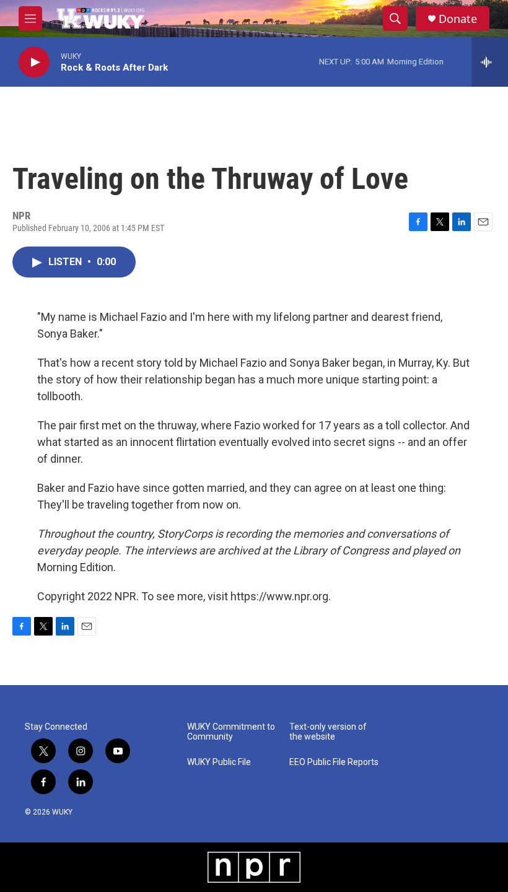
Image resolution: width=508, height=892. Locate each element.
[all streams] (489, 62)
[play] (34, 62)
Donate (458, 18)
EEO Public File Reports (334, 762)
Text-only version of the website (328, 731)
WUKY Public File (219, 762)
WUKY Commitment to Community (231, 731)
